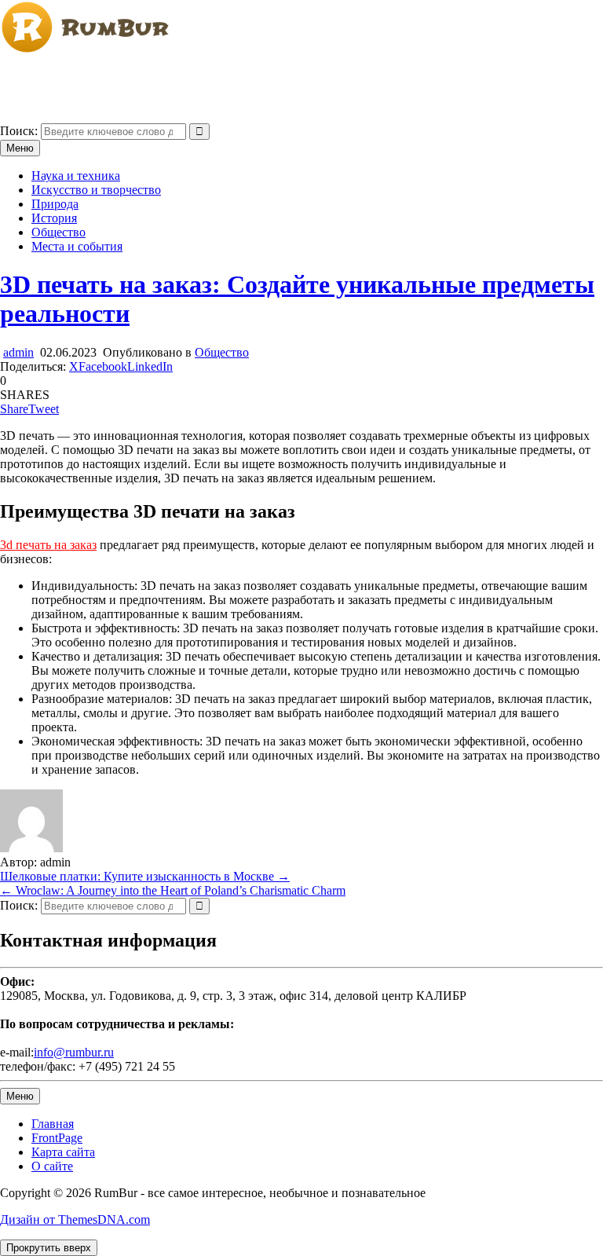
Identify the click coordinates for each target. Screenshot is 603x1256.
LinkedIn (150, 366)
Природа (55, 204)
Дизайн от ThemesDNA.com (75, 1219)
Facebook (103, 366)
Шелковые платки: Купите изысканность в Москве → (145, 876)
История (54, 218)
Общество (58, 232)
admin (18, 352)
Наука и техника (75, 175)
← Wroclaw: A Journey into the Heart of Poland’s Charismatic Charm (172, 890)
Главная (52, 1123)
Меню (20, 148)
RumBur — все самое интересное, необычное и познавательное (170, 76)
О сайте (52, 1166)
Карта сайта (63, 1152)
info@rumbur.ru (74, 1052)
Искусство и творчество (96, 189)
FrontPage (56, 1137)
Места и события (76, 246)
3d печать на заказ (48, 544)
